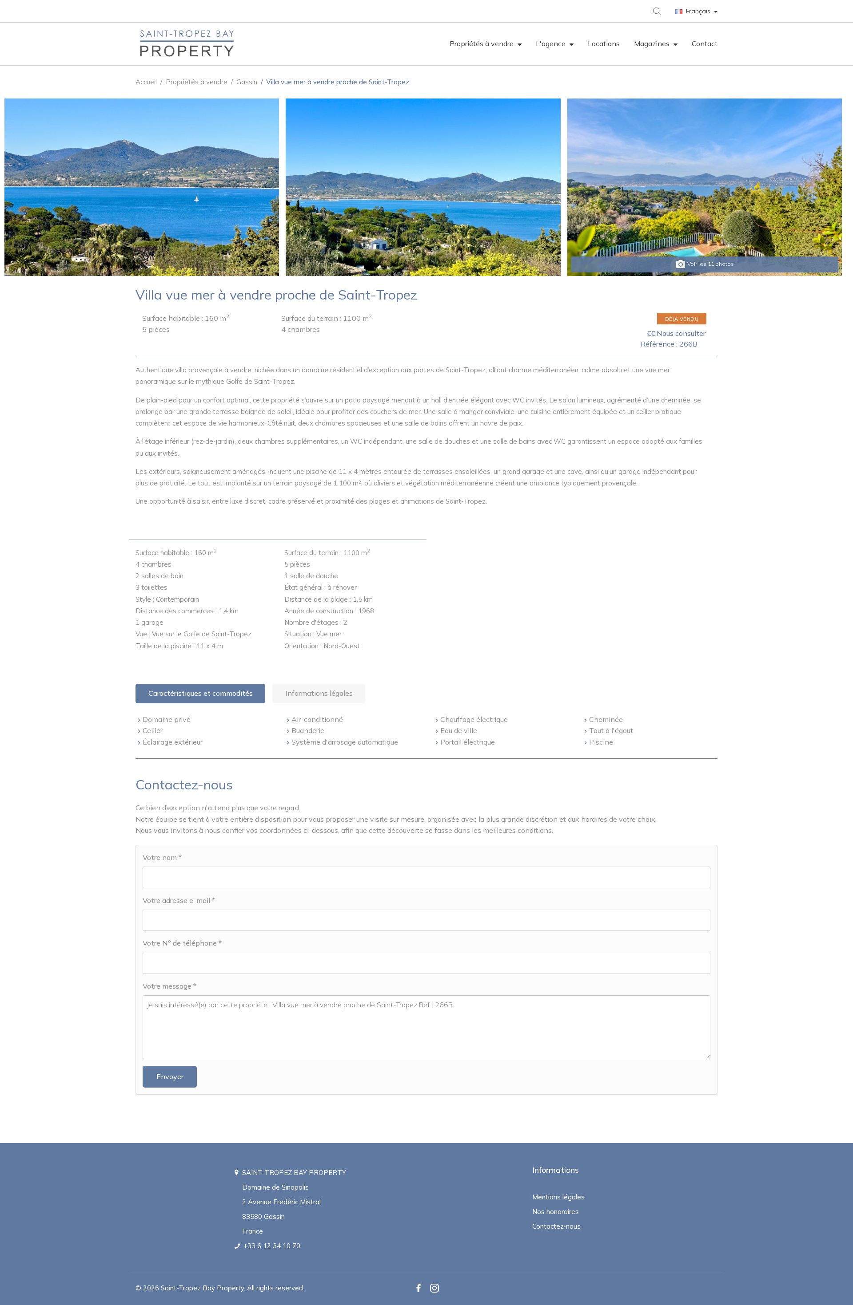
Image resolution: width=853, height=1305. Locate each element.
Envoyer (169, 1076)
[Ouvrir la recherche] (656, 11)
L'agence (551, 43)
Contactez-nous (556, 1226)
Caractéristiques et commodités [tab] (200, 693)
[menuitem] (486, 44)
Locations (604, 43)
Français (698, 11)
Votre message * (169, 986)
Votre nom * (162, 857)
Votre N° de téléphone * (182, 942)
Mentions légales (558, 1197)
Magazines (652, 43)
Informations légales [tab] (319, 693)
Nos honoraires (555, 1211)
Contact (704, 43)
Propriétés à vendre (482, 43)
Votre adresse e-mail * (179, 900)
